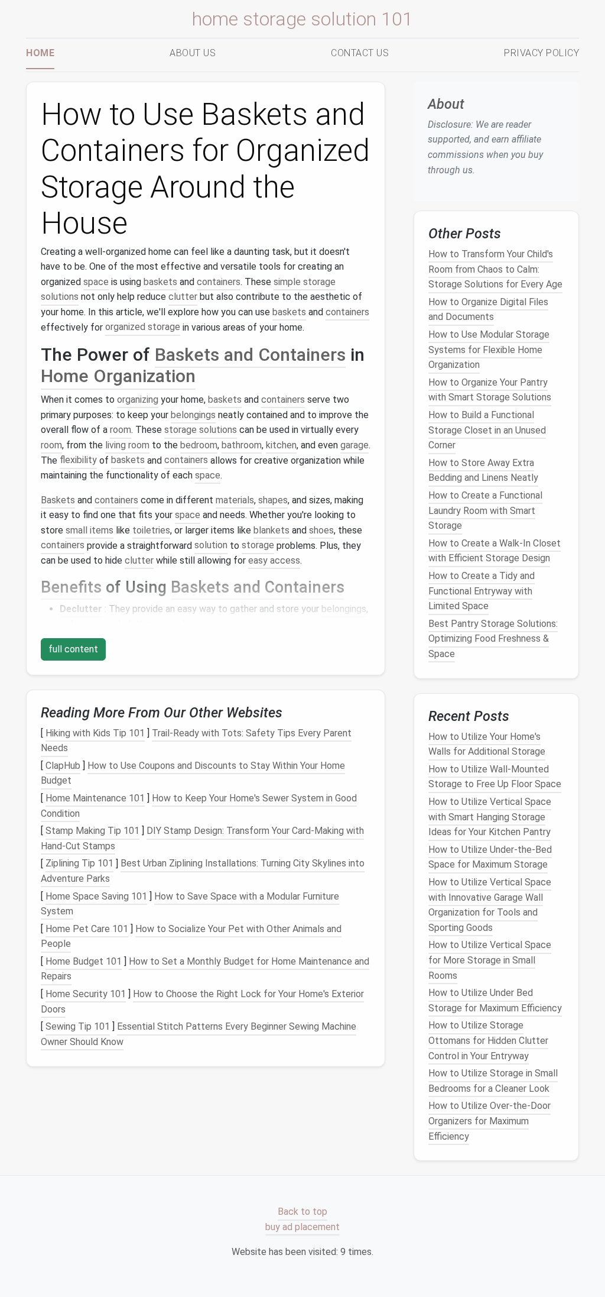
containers (218, 281)
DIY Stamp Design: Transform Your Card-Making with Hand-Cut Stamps (202, 838)
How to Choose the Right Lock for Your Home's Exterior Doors (202, 1001)
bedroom (198, 445)
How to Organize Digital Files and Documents (488, 309)
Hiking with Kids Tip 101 (95, 733)
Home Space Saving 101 (96, 896)
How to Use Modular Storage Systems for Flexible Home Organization (488, 349)
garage (354, 445)
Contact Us (360, 53)
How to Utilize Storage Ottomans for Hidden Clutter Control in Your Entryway (488, 1041)
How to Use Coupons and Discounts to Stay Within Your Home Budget (193, 773)
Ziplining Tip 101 (79, 863)
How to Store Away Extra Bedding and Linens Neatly (483, 470)
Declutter (81, 608)
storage (258, 545)
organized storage (142, 327)
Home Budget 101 (83, 961)
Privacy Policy (541, 53)
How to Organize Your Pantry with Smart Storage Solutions (489, 390)
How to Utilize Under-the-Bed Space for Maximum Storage (490, 857)
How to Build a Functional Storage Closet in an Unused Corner (487, 430)
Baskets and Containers (250, 354)
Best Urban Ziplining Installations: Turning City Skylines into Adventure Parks (203, 871)
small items (89, 530)
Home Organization (118, 376)
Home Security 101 (85, 994)
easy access (274, 560)
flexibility (78, 460)
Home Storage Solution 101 (302, 19)
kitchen (281, 445)
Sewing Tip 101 (77, 1026)
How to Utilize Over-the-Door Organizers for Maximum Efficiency (489, 1121)
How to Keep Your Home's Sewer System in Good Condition (199, 806)
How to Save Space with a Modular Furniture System (190, 904)
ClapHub (62, 765)
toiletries (151, 530)
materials (235, 500)
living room (127, 445)
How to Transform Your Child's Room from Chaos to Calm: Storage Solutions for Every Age (495, 269)
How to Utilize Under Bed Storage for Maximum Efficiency (495, 1000)
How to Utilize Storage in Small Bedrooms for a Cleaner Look (493, 1081)
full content (73, 649)
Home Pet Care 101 (86, 928)
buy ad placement (302, 1227)
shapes (273, 500)
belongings (193, 415)
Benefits (71, 587)
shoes (321, 530)
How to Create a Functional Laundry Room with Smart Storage (485, 510)
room (120, 429)
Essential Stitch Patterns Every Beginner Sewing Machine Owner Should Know (198, 1034)
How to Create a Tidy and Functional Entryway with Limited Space (481, 591)
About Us (193, 53)
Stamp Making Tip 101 (92, 830)
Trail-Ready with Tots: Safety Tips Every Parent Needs (196, 740)
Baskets (58, 500)
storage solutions (200, 429)
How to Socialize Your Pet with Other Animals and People (191, 936)
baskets (160, 281)
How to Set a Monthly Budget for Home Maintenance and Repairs (205, 969)
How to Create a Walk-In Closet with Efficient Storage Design (494, 551)
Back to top (302, 1211)
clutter (182, 296)
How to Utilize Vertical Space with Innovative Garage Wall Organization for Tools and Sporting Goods (489, 904)
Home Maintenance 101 (95, 798)
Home (40, 53)
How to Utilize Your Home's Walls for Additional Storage (486, 744)
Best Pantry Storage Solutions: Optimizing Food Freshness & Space (493, 638)
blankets (271, 530)
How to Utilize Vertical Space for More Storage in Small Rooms (489, 960)
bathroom (242, 445)
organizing (137, 399)
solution (210, 545)
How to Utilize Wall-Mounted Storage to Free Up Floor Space (494, 777)
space (96, 281)
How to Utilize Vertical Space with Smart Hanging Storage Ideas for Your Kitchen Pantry (489, 816)
